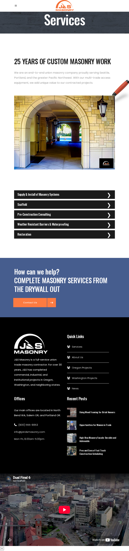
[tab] (64, 194)
